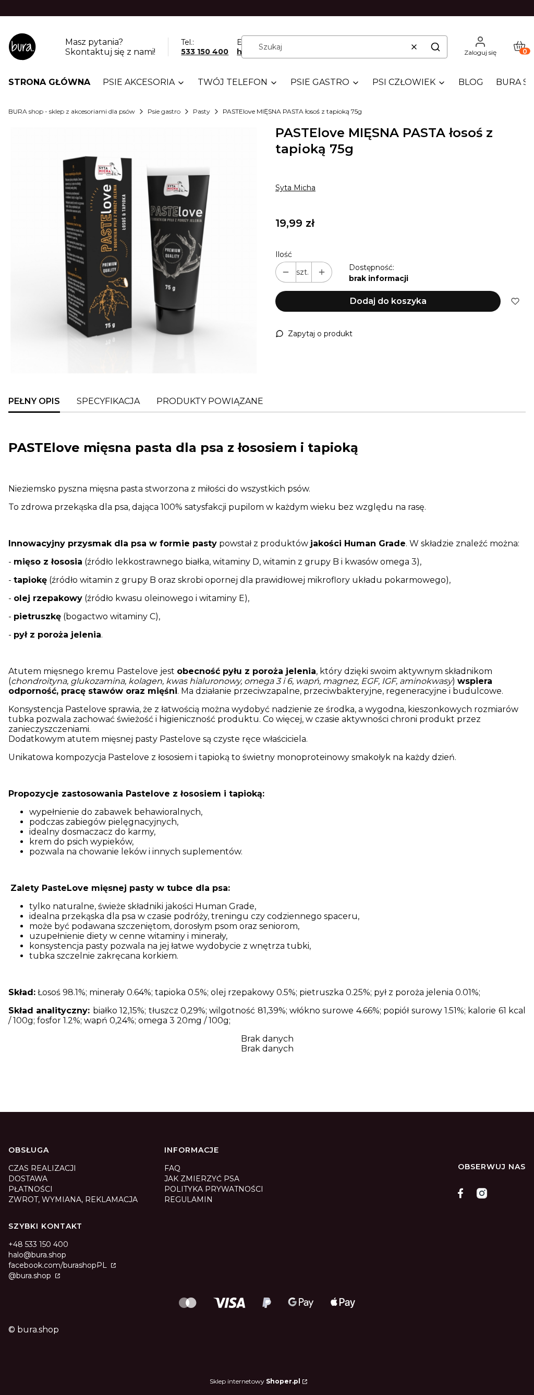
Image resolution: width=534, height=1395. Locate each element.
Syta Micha (295, 187)
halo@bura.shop (37, 1254)
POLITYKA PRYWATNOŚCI (213, 1189)
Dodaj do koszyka (388, 301)
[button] (435, 47)
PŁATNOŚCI (30, 1189)
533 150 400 (204, 51)
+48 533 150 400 (38, 1244)
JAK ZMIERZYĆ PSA (201, 1178)
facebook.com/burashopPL (58, 1265)
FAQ (172, 1168)
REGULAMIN (188, 1199)
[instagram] (482, 1193)
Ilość (283, 254)
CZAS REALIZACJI (42, 1168)
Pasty (201, 111)
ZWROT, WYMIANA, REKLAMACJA (73, 1199)
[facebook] (463, 1193)
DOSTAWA (27, 1178)
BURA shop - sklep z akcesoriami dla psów (71, 111)
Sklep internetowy (255, 1381)
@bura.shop (30, 1275)
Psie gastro (164, 111)
